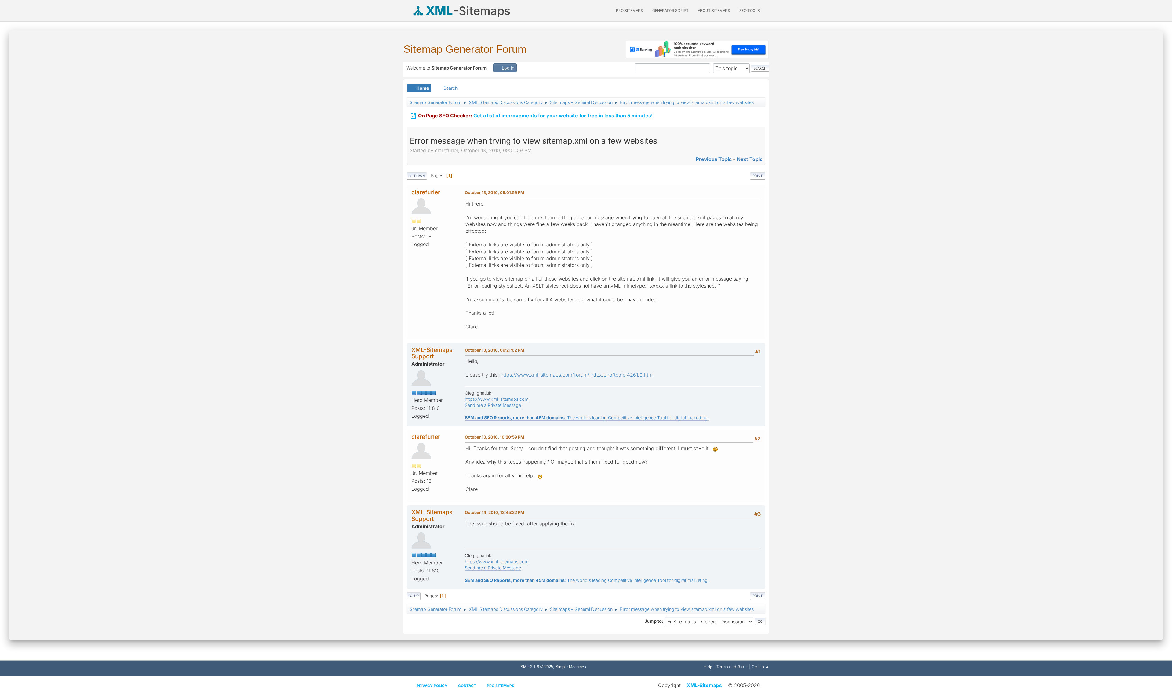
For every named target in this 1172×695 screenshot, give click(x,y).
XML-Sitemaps (704, 685)
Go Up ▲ (760, 666)
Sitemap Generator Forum (464, 49)
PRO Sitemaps (629, 10)
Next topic (749, 159)
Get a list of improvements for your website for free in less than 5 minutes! (531, 116)
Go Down (416, 176)
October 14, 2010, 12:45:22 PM (494, 512)
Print (758, 176)
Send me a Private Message (493, 405)
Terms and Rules (732, 666)
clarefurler (425, 192)
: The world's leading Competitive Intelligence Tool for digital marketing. (587, 417)
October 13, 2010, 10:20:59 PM (494, 437)
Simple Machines (570, 667)
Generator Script (670, 10)
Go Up (413, 596)
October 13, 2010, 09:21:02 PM (494, 350)
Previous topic (714, 159)
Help (708, 666)
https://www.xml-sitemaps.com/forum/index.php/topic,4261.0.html (577, 375)
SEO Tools (749, 10)
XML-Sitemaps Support (431, 353)
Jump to (653, 621)
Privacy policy (432, 685)
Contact (467, 685)
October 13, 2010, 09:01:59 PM (494, 192)
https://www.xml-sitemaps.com (497, 399)
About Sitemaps (714, 10)
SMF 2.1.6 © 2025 (536, 667)
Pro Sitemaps (500, 685)
